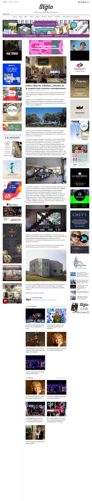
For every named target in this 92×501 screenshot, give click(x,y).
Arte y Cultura (35, 293)
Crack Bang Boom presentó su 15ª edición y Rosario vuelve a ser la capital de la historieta (34, 419)
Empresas (75, 16)
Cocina (37, 16)
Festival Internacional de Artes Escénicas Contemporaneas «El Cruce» (35, 326)
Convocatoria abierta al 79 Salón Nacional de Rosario (83, 292)
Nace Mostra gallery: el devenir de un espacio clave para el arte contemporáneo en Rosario (56, 419)
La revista (10, 1)
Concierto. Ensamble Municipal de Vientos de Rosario (35, 372)
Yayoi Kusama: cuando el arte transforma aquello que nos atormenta (55, 326)
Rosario (20, 16)
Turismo (50, 16)
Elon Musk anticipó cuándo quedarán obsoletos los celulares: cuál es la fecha (83, 281)
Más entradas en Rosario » (61, 377)
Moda (25, 16)
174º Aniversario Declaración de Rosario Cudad (35, 442)
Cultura (43, 16)
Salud (31, 16)
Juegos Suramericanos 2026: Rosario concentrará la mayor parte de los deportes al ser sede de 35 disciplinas (79, 275)
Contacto (16, 1)
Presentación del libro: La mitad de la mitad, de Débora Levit (56, 349)
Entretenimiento (67, 16)
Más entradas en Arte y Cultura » (60, 306)
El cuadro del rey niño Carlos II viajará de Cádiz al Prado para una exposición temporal (35, 350)
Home (14, 16)
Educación (57, 16)
